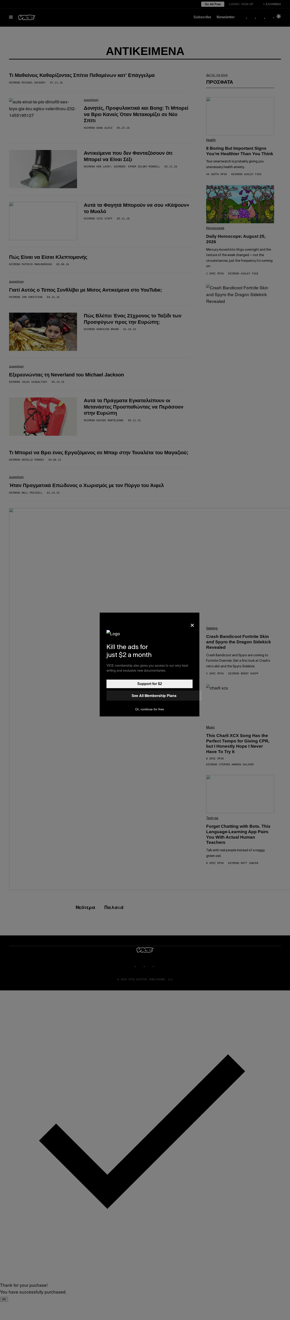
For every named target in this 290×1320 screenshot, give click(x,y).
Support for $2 (149, 684)
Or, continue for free (149, 709)
